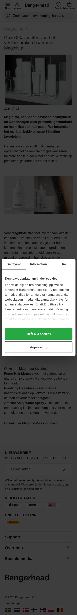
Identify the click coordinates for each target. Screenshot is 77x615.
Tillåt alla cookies (38, 333)
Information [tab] (38, 264)
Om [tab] (63, 264)
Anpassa (36, 347)
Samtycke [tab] (14, 264)
